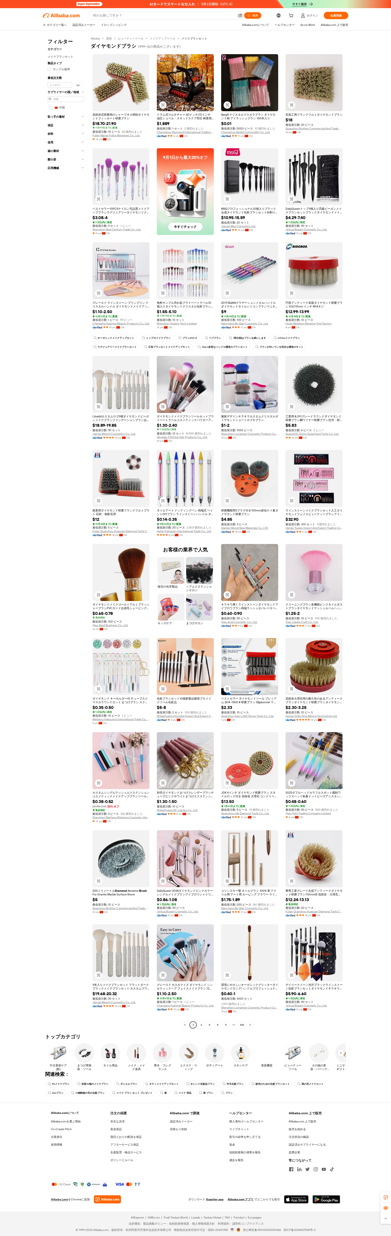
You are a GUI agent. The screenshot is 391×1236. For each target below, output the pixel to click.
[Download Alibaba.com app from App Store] (296, 1199)
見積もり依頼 (178, 1129)
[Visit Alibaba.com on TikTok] (331, 1169)
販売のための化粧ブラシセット (273, 1083)
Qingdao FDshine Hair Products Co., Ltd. (182, 437)
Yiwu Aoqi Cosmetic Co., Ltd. (239, 622)
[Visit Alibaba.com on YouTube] (323, 1169)
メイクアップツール (162, 38)
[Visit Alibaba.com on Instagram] (315, 1169)
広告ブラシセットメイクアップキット (169, 346)
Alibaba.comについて (65, 1112)
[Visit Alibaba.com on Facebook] (291, 1169)
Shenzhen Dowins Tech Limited (177, 323)
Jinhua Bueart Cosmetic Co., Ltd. (306, 229)
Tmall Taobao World (175, 1217)
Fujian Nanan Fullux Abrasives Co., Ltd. (116, 135)
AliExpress (137, 1217)
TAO (227, 1217)
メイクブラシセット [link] (194, 38)
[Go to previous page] (185, 1025)
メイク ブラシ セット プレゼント (134, 1092)
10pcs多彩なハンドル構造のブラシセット (225, 346)
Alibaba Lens (59, 1199)
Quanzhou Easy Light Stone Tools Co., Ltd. (247, 716)
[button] (240, 15)
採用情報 (56, 1144)
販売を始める (297, 1129)
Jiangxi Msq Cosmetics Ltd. (238, 226)
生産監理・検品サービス (126, 1152)
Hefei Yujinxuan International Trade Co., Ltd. (184, 531)
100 (242, 1024)
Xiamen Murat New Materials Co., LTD (244, 528)
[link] (385, 1197)
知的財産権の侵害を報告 (245, 1152)
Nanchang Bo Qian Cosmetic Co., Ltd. (244, 323)
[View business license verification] (232, 1230)
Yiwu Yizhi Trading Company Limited (308, 813)
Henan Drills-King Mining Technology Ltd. (311, 716)
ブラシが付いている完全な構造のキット (281, 346)
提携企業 (294, 1152)
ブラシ (229, 1092)
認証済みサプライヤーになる (307, 1144)
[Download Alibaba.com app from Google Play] (326, 1199)
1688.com (153, 1217)
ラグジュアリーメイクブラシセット (117, 346)
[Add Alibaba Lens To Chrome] (107, 1199)
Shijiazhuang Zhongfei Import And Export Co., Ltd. (185, 716)
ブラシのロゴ (189, 338)
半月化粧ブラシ (235, 1083)
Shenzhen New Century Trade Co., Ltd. (116, 229)
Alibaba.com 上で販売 (302, 1121)
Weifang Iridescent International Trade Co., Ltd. (120, 719)
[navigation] (65, 532)
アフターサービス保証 (124, 1144)
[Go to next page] (250, 1025)
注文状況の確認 (299, 1136)
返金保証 (116, 1129)
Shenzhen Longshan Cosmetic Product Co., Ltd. (249, 433)
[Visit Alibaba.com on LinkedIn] (299, 1169)
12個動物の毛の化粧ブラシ (90, 1092)
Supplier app (215, 1199)
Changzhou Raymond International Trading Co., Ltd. (185, 132)
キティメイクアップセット (164, 1083)
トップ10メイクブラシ (158, 338)
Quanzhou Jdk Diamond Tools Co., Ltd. (245, 813)
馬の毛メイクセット (313, 1083)
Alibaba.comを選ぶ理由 (66, 1121)
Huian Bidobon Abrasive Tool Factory (309, 323)
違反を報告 (236, 1160)
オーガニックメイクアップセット (116, 338)
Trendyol (238, 1217)
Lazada (195, 1217)
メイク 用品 (185, 1092)
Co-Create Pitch (61, 1129)
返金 (232, 1144)
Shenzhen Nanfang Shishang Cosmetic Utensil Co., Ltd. (120, 817)
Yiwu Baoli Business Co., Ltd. (110, 625)
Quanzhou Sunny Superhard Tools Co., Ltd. (312, 433)
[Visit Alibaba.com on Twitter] (307, 1169)
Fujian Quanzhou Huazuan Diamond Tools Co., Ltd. (120, 531)
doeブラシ (58, 1092)
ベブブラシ (215, 338)
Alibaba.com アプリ (241, 1199)
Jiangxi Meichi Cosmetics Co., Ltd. (114, 433)
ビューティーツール (131, 38)
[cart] (292, 16)
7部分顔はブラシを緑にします (249, 338)
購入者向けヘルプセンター (246, 1121)
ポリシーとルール (121, 1160)
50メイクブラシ (61, 1083)
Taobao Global (212, 1217)
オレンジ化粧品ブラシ (202, 1083)
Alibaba (95, 38)
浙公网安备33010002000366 (262, 1230)
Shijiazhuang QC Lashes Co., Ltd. (177, 810)
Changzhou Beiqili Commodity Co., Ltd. (245, 132)
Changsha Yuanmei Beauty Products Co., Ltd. (120, 323)
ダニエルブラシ (128, 1083)
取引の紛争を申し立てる (245, 1136)
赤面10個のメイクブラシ (95, 1083)
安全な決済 (117, 1121)
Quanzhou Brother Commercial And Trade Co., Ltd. (314, 128)
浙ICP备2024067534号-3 (299, 1230)
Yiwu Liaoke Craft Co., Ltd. (302, 622)
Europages (254, 1217)
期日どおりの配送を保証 (126, 1136)
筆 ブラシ (208, 1092)
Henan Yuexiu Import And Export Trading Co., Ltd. (314, 528)
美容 (109, 38)
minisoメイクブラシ (289, 338)
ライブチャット (239, 1129)
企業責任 (56, 1136)
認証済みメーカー (181, 1121)
